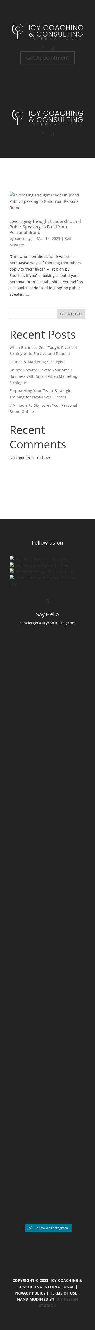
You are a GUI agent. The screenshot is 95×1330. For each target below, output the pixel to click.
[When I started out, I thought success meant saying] (48, 1096)
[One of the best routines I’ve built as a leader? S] (48, 811)
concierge (24, 238)
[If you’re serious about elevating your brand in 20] (48, 999)
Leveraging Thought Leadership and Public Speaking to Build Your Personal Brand (45, 226)
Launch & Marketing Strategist (37, 361)
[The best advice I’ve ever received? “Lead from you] (48, 701)
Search (71, 314)
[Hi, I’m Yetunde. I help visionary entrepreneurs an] (48, 909)
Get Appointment (47, 57)
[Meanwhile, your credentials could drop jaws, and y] (48, 1184)
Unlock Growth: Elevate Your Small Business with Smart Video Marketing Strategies (43, 376)
